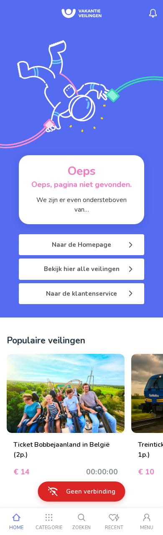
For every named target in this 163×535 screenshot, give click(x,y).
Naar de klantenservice (81, 293)
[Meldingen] (153, 13)
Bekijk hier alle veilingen (82, 269)
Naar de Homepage (81, 245)
